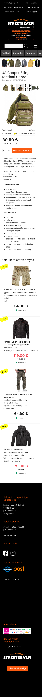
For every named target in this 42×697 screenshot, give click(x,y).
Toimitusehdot (33, 7)
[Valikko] (40, 53)
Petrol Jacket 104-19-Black (16, 342)
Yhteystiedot (8, 513)
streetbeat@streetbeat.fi (13, 527)
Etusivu (5, 80)
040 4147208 (10, 511)
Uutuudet (18, 53)
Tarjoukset (31, 53)
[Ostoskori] (36, 46)
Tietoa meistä (11, 579)
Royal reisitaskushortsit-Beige (19, 289)
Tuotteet (6, 53)
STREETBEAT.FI (14, 647)
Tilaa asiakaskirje (12, 12)
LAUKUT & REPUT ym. (18, 80)
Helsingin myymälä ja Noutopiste (15, 498)
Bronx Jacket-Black (13, 449)
